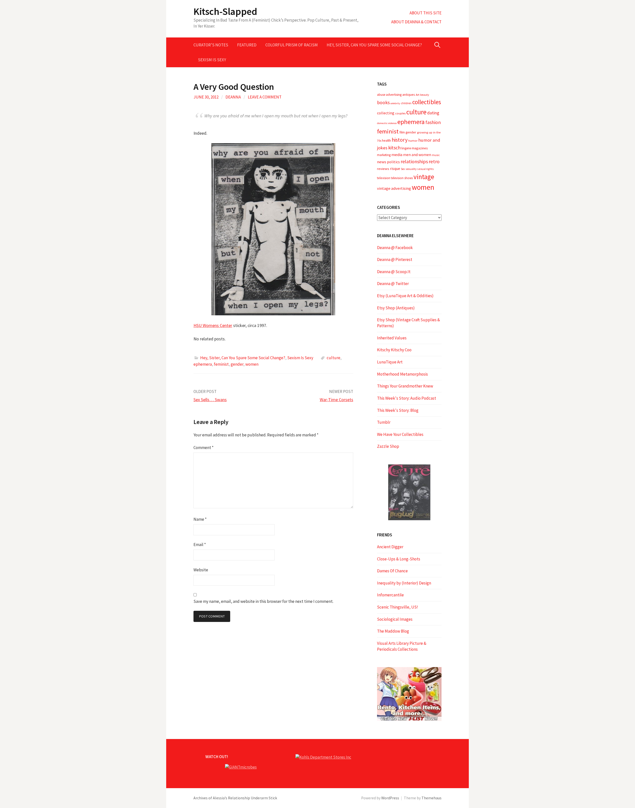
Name (200, 519)
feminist (221, 364)
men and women (417, 154)
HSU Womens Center (212, 325)
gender (237, 364)
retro (434, 161)
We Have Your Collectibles (400, 434)
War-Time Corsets (336, 399)
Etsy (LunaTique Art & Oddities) (405, 295)
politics (393, 161)
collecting (385, 112)
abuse (381, 95)
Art (417, 95)
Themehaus (431, 798)
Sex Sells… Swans (210, 399)
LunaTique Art (390, 362)
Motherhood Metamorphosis (402, 374)
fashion (433, 122)
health (386, 140)
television (383, 178)
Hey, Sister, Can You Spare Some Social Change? (374, 45)
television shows (402, 178)
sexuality (411, 169)
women (251, 364)
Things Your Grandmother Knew (405, 386)
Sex (403, 169)
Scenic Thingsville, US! (397, 607)
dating (433, 113)
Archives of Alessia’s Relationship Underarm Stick (235, 798)
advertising (394, 94)
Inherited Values (392, 338)
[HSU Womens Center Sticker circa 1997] (273, 229)
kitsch (394, 147)
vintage (423, 176)
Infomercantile (390, 595)
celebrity (395, 103)
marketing (384, 155)
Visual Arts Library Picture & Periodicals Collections (401, 646)
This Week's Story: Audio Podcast (406, 398)
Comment (203, 447)
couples (400, 113)
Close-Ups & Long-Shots (398, 559)
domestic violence (387, 123)
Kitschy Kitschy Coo (394, 350)
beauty (424, 95)
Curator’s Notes (210, 45)
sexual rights (425, 169)
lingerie (406, 148)
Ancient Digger (390, 546)
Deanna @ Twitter (393, 283)
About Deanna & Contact (416, 22)
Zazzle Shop (388, 446)
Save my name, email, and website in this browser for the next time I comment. (263, 601)
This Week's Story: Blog (397, 410)
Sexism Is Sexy (212, 60)
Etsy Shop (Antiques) (396, 308)
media (396, 154)
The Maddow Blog (393, 631)
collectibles (426, 102)
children (406, 103)
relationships (414, 161)
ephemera (202, 364)
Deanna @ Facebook (395, 247)
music (436, 155)
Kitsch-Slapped (225, 11)
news (381, 161)
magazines (420, 148)
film (402, 132)
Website (200, 570)
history (400, 139)
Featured (246, 45)
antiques (408, 94)
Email (199, 544)
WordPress (390, 798)
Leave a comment (265, 97)
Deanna (233, 97)
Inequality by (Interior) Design (404, 583)
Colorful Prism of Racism (291, 45)
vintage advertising (394, 188)
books (383, 102)
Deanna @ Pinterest (394, 259)
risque (395, 168)
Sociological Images (395, 619)
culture (333, 357)
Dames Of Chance (392, 571)
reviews (383, 168)
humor (412, 140)
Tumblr (383, 422)
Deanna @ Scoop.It (394, 271)
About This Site (426, 13)
